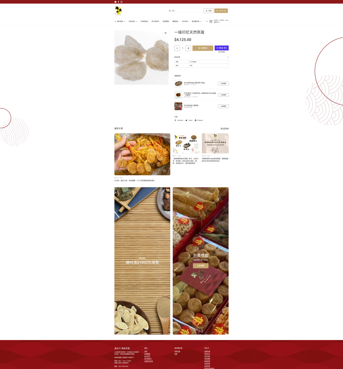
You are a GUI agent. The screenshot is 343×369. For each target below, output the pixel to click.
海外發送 (207, 356)
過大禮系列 (147, 359)
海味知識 (177, 351)
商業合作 (207, 354)
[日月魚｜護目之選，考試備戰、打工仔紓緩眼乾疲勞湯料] (142, 154)
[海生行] (118, 10)
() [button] (223, 11)
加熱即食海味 (148, 361)
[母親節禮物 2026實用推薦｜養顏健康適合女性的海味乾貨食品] (215, 143)
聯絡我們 (207, 361)
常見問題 (207, 359)
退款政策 (207, 366)
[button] (219, 21)
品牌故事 (207, 351)
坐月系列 (147, 356)
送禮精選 (147, 354)
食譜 (175, 354)
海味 (145, 351)
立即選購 (200, 266)
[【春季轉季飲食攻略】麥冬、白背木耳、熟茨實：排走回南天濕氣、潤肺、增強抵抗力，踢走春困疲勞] (186, 143)
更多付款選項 (221, 51)
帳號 (210, 11)
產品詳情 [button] (177, 57)
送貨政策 (207, 364)
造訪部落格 (225, 128)
